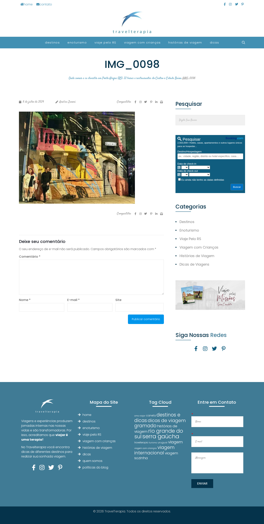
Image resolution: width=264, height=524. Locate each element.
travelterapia (141, 442)
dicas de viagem (167, 420)
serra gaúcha (160, 436)
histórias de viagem (97, 447)
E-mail (73, 300)
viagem (175, 442)
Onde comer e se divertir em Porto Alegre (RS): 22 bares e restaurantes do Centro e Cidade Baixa (125, 78)
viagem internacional (154, 450)
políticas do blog (95, 467)
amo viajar (139, 415)
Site (118, 300)
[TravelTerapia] (132, 23)
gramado (145, 425)
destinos (89, 421)
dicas (87, 454)
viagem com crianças (99, 441)
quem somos (92, 461)
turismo (153, 442)
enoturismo (91, 428)
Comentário (29, 256)
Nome (25, 300)
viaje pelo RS (92, 434)
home (28, 4)
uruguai (162, 442)
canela (151, 415)
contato (45, 4)
